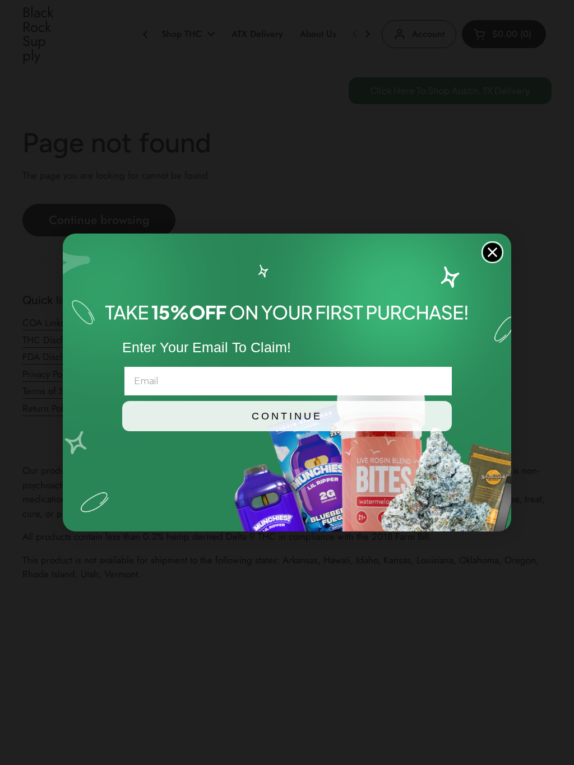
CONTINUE (287, 416)
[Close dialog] (492, 252)
